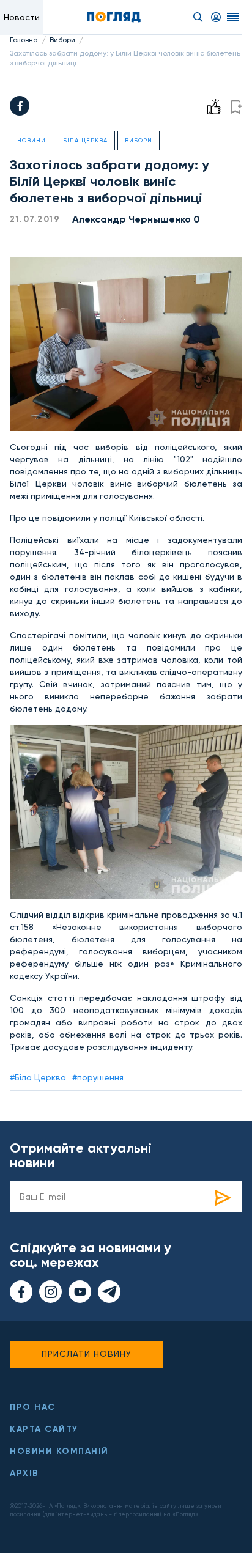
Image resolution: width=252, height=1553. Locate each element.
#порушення (98, 1077)
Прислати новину (87, 1354)
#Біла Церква (38, 1077)
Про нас (33, 1407)
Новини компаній (59, 1451)
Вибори (62, 39)
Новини (31, 140)
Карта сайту (44, 1429)
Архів (24, 1473)
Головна (24, 39)
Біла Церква (85, 140)
